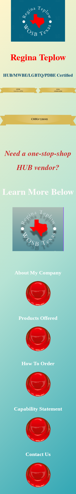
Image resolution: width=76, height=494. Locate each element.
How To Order (38, 363)
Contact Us (38, 454)
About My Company (38, 272)
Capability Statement (38, 409)
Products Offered (38, 318)
